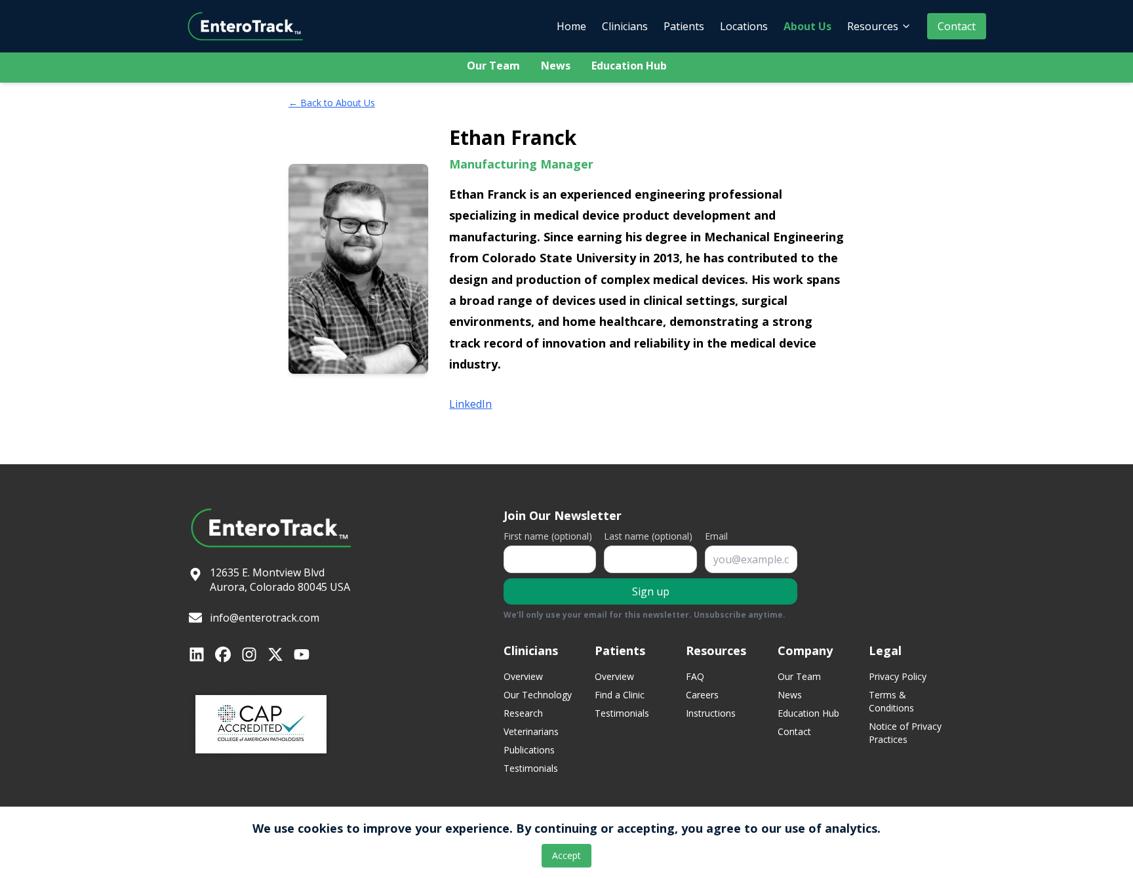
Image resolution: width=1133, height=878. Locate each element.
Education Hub (629, 65)
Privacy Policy (897, 676)
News (555, 65)
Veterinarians (531, 731)
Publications (529, 750)
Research (523, 713)
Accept (566, 855)
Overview (523, 676)
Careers (702, 694)
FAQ (695, 676)
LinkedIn (470, 404)
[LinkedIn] (197, 654)
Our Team (493, 65)
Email (716, 536)
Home (571, 26)
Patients (684, 26)
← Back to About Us (331, 102)
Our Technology (538, 694)
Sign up (650, 591)
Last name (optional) (648, 536)
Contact (957, 26)
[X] (275, 654)
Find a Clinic (620, 694)
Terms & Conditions (891, 701)
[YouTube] (301, 654)
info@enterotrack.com (264, 617)
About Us (807, 26)
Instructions (711, 713)
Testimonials (531, 768)
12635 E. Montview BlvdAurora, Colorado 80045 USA (280, 579)
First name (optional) (548, 536)
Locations (744, 26)
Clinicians (625, 26)
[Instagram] (249, 654)
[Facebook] (223, 654)
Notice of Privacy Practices (905, 733)
